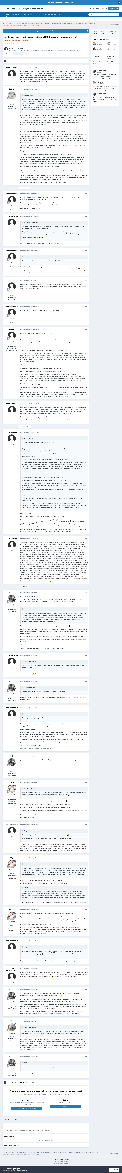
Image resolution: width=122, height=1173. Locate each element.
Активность (15, 14)
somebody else (11, 193)
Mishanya (114, 42)
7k (12, 608)
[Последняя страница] (26, 61)
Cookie (67, 1159)
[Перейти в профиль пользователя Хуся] (12, 286)
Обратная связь (58, 1159)
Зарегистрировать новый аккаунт (26, 1108)
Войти (65, 1106)
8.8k (12, 1036)
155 (12, 209)
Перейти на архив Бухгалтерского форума (48, 14)
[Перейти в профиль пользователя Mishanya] (108, 43)
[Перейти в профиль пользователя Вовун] (12, 789)
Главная (6, 14)
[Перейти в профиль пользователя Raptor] (12, 95)
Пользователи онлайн (45, 19)
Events (13, 19)
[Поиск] (117, 14)
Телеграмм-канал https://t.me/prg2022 (60, 2)
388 (12, 296)
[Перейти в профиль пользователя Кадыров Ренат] (108, 48)
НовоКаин (11, 592)
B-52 (11, 1021)
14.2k (12, 798)
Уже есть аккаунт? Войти (98, 8)
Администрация (30, 19)
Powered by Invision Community (61, 1163)
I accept (115, 1169)
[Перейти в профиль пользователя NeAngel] (94, 48)
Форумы (5, 19)
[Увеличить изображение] (41, 237)
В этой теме (110, 14)
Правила (20, 19)
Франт (11, 329)
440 (12, 104)
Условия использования (20, 1170)
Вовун (11, 782)
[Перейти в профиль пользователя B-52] (12, 1027)
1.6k (12, 345)
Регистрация (114, 8)
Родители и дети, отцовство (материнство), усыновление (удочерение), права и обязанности (49, 50)
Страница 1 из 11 (34, 61)
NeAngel (99, 48)
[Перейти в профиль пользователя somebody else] (12, 200)
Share (9, 53)
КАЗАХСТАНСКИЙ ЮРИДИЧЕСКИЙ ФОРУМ (23, 8)
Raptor (11, 89)
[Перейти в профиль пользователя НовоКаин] (12, 599)
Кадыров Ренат (115, 48)
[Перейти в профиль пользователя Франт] (12, 336)
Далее (22, 61)
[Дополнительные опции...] (86, 68)
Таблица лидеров (27, 14)
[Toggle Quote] (23, 95)
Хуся (11, 280)
